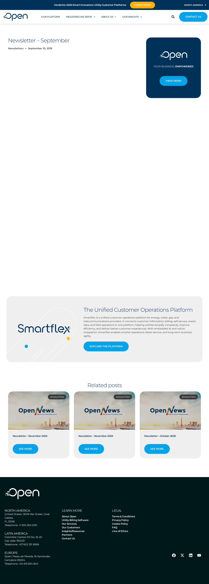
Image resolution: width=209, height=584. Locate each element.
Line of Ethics (120, 531)
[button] (173, 17)
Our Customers (71, 527)
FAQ (114, 527)
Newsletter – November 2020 (95, 436)
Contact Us (68, 538)
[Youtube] (199, 555)
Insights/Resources (73, 531)
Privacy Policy (120, 520)
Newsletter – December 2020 (30, 436)
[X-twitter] (182, 555)
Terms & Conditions (123, 516)
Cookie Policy (120, 523)
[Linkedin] (190, 555)
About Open (69, 516)
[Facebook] (174, 555)
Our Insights (130, 16)
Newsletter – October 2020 (160, 436)
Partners (67, 534)
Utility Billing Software (75, 520)
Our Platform (50, 16)
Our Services (69, 523)
